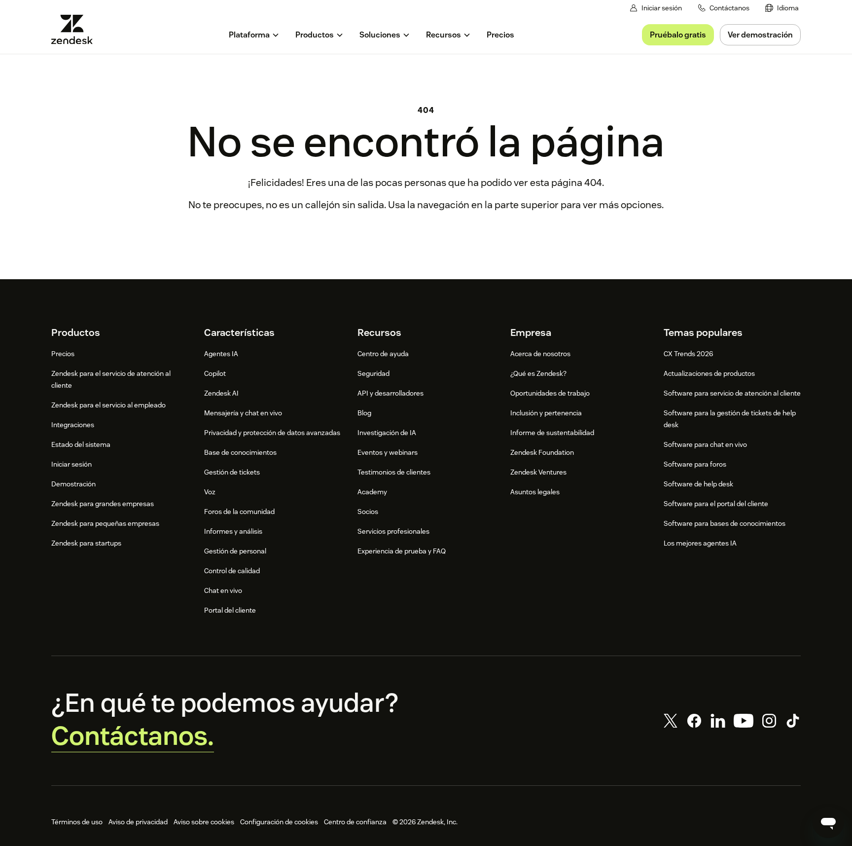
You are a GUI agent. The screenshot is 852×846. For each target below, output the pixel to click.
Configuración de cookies (279, 821)
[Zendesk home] (76, 29)
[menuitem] (782, 8)
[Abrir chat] (828, 822)
